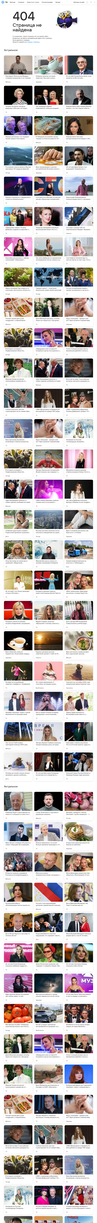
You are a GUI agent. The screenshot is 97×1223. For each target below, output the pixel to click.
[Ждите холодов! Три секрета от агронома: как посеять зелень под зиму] (18, 282)
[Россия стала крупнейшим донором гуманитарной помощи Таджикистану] (48, 1079)
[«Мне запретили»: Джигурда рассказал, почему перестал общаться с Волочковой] (79, 585)
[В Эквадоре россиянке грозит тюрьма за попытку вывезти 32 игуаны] (48, 130)
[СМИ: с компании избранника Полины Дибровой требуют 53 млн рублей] (79, 403)
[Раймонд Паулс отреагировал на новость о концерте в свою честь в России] (18, 988)
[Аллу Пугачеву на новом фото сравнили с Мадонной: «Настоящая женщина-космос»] (18, 554)
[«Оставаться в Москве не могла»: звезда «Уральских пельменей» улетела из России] (48, 191)
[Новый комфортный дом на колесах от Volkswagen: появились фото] (79, 554)
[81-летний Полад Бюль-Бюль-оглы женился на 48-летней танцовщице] (79, 69)
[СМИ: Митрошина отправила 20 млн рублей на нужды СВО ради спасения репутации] (48, 403)
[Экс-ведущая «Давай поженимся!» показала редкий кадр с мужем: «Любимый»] (48, 100)
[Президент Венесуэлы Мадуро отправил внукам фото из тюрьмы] (18, 69)
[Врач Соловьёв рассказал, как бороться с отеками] (79, 524)
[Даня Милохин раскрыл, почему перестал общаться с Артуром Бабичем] (48, 312)
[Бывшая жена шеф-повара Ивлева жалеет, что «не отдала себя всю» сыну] (79, 100)
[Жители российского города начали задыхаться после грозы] (48, 1169)
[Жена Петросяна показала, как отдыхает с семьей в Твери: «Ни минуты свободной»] (48, 1139)
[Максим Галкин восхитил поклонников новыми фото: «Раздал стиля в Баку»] (18, 373)
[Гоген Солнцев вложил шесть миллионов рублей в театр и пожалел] (79, 342)
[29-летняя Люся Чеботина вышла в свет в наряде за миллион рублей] (79, 1169)
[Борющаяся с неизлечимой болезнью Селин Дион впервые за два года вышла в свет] (18, 857)
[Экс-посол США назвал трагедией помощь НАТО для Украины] (18, 736)
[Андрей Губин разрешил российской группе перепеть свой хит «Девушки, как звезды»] (48, 857)
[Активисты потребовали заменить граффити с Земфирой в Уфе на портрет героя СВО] (18, 676)
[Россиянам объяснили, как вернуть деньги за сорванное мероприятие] (79, 827)
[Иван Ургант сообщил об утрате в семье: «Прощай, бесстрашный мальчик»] (18, 1018)
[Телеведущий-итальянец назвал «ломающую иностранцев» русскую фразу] (18, 918)
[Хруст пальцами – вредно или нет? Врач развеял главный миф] (79, 312)
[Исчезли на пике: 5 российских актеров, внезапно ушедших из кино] (79, 373)
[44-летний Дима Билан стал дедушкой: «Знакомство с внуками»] (79, 160)
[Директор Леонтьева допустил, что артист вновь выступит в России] (18, 888)
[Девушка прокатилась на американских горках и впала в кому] (18, 797)
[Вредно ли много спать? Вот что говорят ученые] (48, 797)
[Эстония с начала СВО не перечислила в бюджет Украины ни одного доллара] (79, 221)
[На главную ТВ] (5, 2)
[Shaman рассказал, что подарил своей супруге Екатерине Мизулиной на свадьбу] (18, 130)
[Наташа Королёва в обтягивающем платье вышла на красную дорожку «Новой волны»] (18, 1079)
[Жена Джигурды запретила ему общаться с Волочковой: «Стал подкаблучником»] (79, 1048)
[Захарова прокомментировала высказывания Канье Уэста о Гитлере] (48, 221)
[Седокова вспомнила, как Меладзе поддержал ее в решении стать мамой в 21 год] (79, 857)
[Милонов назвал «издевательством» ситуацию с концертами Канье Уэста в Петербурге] (48, 1048)
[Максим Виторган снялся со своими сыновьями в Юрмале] (48, 554)
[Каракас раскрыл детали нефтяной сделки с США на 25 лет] (48, 645)
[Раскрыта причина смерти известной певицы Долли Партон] (48, 585)
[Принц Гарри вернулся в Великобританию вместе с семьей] (79, 706)
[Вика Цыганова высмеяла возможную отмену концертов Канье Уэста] (18, 433)
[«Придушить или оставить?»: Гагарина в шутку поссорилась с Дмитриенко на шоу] (48, 342)
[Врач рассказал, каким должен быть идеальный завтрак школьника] (79, 645)
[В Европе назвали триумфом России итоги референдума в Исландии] (18, 1048)
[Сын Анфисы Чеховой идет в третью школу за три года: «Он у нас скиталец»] (79, 251)
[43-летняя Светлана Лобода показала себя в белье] (79, 1139)
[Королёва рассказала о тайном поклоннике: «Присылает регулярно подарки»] (18, 251)
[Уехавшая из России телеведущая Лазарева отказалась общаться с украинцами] (79, 433)
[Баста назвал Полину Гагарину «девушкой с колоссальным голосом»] (48, 706)
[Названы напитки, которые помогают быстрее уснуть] (48, 69)
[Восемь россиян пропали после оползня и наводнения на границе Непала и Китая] (48, 524)
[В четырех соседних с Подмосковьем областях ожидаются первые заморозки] (18, 342)
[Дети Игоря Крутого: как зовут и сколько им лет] (18, 1109)
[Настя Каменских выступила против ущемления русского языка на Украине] (79, 888)
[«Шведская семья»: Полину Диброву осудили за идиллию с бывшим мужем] (18, 221)
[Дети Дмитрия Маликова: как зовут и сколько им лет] (79, 1079)
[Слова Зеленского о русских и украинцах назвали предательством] (48, 988)
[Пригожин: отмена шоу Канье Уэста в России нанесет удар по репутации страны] (79, 736)
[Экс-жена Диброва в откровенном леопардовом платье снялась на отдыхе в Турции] (48, 251)
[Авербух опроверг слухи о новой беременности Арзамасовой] (18, 706)
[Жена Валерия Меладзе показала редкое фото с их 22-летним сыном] (79, 1109)
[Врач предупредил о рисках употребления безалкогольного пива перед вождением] (48, 160)
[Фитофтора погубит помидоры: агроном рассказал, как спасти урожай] (18, 1200)
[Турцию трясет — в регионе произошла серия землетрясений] (48, 282)
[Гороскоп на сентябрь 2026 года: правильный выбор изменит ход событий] (79, 676)
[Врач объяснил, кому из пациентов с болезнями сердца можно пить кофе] (18, 645)
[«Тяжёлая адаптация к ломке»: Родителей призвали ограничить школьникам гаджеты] (18, 524)
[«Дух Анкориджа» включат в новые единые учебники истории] (48, 373)
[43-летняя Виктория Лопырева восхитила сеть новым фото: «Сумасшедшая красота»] (48, 766)
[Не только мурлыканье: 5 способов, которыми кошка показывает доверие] (48, 676)
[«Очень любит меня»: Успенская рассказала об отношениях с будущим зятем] (18, 827)
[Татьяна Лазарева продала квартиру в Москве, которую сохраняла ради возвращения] (18, 100)
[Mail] (3, 2)
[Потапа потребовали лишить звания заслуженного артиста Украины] (79, 282)
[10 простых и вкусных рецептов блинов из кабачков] (79, 1018)
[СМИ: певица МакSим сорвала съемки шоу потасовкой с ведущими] (48, 494)
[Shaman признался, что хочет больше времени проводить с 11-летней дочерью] (48, 1018)
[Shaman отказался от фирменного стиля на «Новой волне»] (18, 191)
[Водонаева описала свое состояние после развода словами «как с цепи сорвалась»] (48, 918)
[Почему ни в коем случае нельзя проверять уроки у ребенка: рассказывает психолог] (18, 766)
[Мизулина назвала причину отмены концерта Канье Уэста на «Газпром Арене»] (79, 463)
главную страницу (33, 42)
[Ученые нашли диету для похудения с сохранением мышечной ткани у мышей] (18, 312)
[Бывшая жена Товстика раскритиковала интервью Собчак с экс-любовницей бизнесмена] (79, 130)
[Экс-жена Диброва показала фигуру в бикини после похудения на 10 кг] (79, 494)
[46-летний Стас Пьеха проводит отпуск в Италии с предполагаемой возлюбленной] (18, 585)
